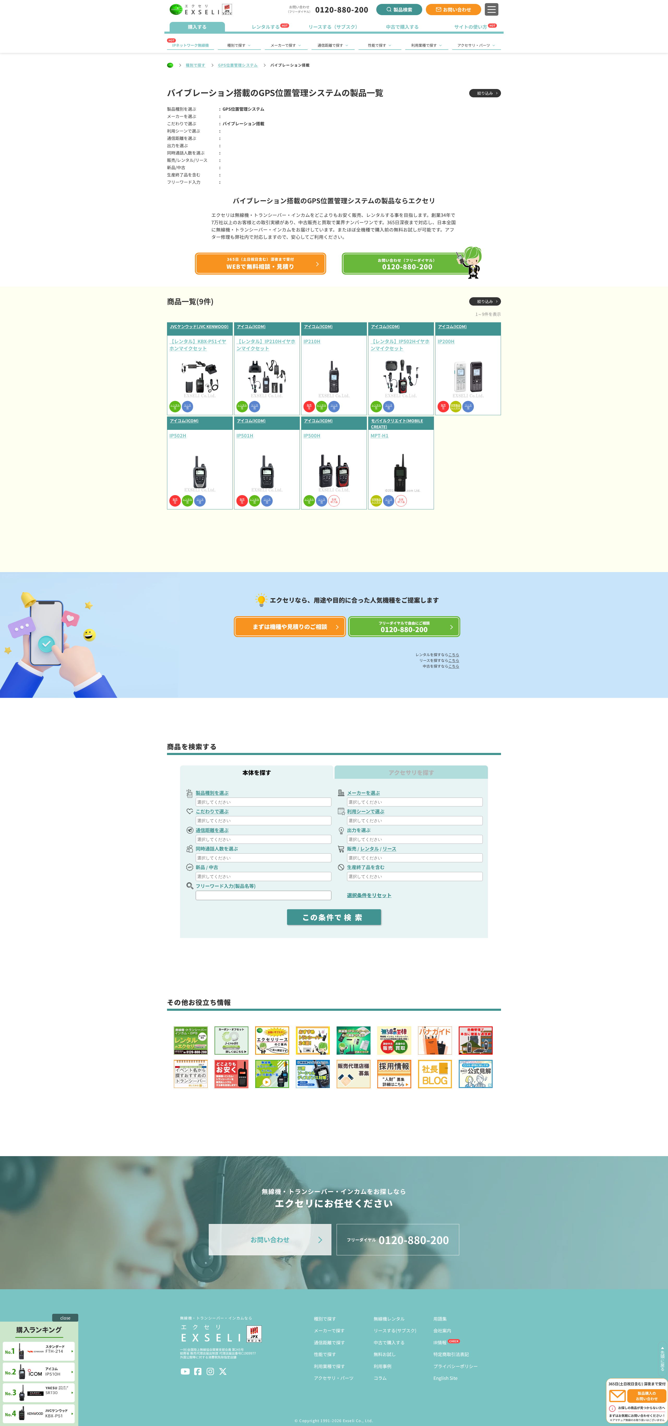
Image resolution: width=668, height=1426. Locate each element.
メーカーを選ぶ (363, 792)
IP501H (244, 435)
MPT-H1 (380, 435)
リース (389, 848)
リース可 (187, 406)
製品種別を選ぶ (212, 792)
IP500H (311, 435)
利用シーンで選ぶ (365, 811)
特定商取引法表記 (451, 1354)
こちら (453, 654)
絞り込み (485, 93)
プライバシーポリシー (455, 1366)
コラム (380, 1378)
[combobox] (263, 802)
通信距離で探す (330, 45)
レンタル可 (175, 406)
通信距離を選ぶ (212, 830)
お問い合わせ (457, 9)
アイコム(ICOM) (251, 326)
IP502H (177, 435)
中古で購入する (389, 1342)
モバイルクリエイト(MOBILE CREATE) (397, 423)
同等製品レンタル (455, 406)
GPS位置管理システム (238, 65)
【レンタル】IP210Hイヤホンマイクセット (265, 345)
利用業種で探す (424, 45)
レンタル (369, 848)
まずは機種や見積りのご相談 (290, 626)
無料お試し (385, 1354)
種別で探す (236, 45)
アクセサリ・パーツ (473, 45)
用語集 (440, 1318)
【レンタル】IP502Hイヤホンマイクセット (400, 345)
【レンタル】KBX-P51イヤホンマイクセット (197, 345)
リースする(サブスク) (395, 1330)
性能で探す (377, 45)
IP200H (446, 341)
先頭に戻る (662, 1360)
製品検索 (402, 9)
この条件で (334, 917)
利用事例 (382, 1366)
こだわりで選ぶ (212, 811)
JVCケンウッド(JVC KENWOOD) (199, 326)
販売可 (309, 406)
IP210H (311, 341)
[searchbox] (264, 802)
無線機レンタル (389, 1318)
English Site (445, 1378)
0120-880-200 (341, 9)
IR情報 (439, 1342)
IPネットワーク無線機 (190, 45)
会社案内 (442, 1330)
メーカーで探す (283, 45)
